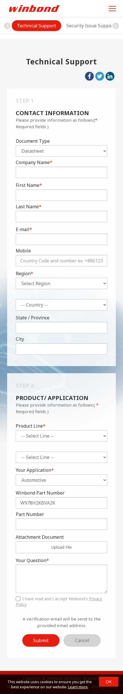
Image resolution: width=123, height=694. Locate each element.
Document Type (33, 141)
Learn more (78, 686)
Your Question (32, 560)
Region (24, 273)
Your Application (35, 470)
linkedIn (110, 76)
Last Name (28, 206)
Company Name (34, 162)
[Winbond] (34, 8)
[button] (115, 25)
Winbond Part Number (40, 493)
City (20, 339)
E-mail (24, 229)
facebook (89, 76)
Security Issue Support (90, 26)
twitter (99, 76)
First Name (29, 185)
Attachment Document (40, 537)
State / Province (32, 318)
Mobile (23, 251)
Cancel (82, 640)
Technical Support (36, 26)
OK (109, 681)
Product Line (30, 426)
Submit (41, 640)
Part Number (30, 514)
